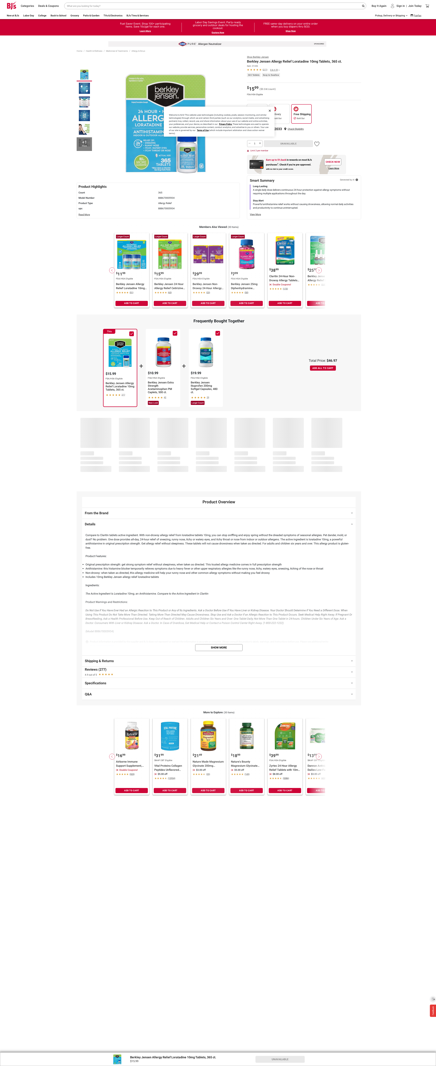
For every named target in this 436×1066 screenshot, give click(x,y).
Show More (219, 647)
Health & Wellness (94, 51)
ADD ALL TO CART (322, 368)
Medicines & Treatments (117, 51)
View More (255, 214)
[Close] (270, 110)
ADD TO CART (131, 303)
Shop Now (291, 31)
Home (79, 51)
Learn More (145, 31)
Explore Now (218, 32)
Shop (258, 57)
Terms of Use (203, 130)
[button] (296, 129)
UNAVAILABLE (288, 143)
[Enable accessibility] (433, 999)
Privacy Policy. (225, 124)
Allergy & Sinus (138, 51)
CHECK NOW (333, 161)
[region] (219, 122)
